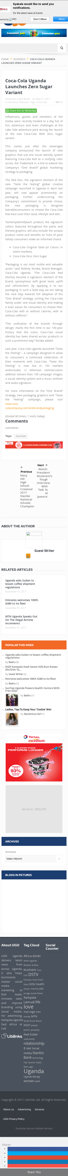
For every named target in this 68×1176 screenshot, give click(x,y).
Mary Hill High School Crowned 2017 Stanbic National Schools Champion (27, 490)
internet (35, 988)
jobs (41, 988)
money (27, 1016)
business (30, 970)
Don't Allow (39, 19)
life (37, 1001)
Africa (28, 956)
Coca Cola (41, 102)
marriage (29, 1011)
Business (13, 102)
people (34, 1025)
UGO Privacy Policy (13, 1118)
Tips (25, 1062)
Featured (23, 102)
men (38, 1011)
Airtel (36, 956)
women (29, 1081)
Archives (10, 852)
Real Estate (31, 1034)
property (35, 1029)
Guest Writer (23, 98)
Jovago (27, 993)
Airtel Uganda (30, 960)
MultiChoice (29, 1020)
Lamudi (29, 1002)
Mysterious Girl (32, 714)
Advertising (24, 1109)
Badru (12, 662)
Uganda (34, 1071)
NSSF (27, 1025)
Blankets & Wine (31, 965)
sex (28, 1048)
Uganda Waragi (32, 1076)
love (29, 1006)
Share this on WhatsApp (23, 110)
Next (40, 465)
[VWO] (13, 19)
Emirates (28, 979)
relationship (29, 1039)
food (34, 979)
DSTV (33, 974)
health (40, 984)
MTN (34, 1016)
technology (37, 1057)
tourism (31, 1062)
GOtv (32, 984)
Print (60, 102)
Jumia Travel (37, 993)
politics (27, 1030)
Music (39, 1021)
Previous (26, 471)
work (37, 1081)
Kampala (30, 997)
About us (8, 1109)
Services (39, 1109)
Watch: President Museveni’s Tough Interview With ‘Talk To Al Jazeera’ (44, 483)
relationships (34, 1045)
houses (27, 988)
